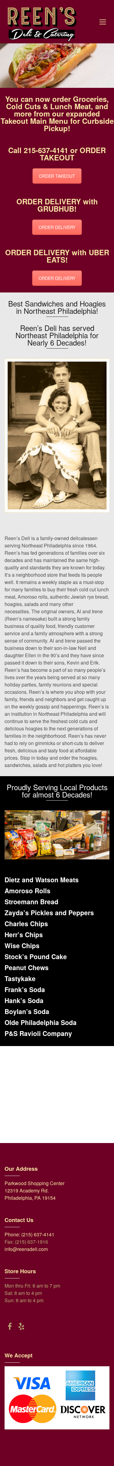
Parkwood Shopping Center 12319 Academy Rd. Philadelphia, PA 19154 (34, 1190)
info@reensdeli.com (26, 1249)
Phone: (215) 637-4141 (29, 1234)
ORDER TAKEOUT (57, 176)
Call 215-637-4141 (38, 150)
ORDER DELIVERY (57, 227)
